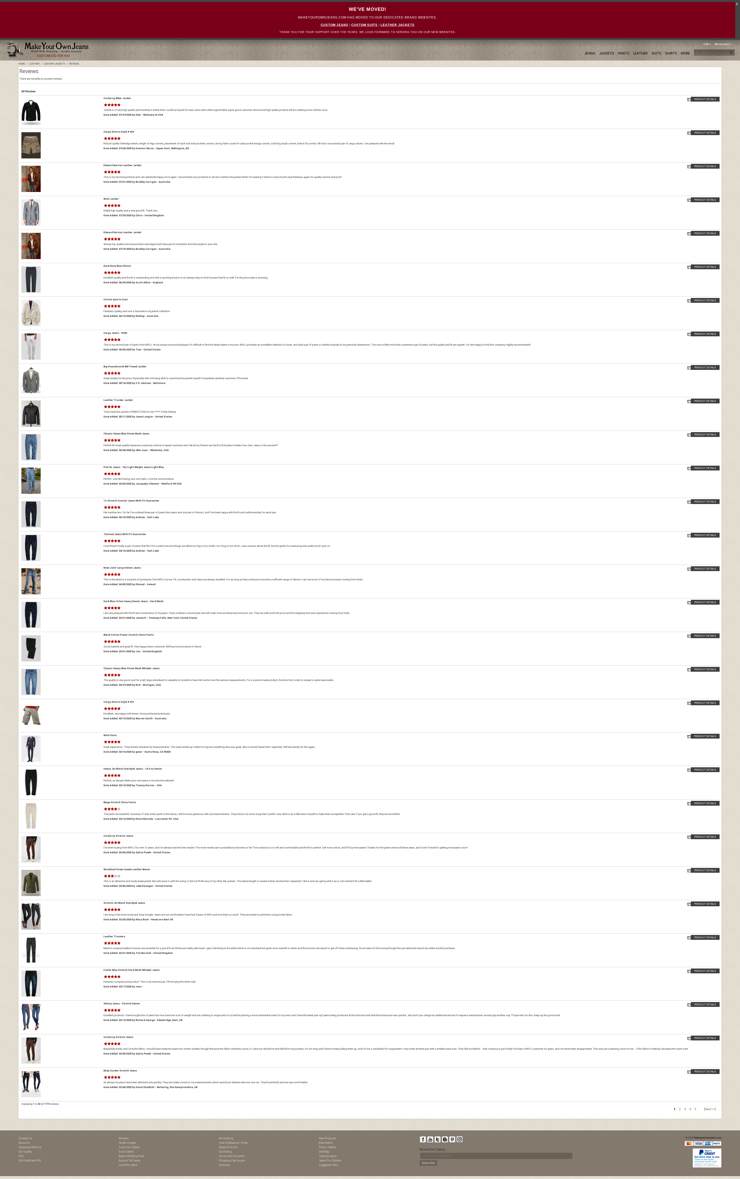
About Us (24, 1142)
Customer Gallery (129, 1147)
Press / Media (327, 1147)
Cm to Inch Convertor (232, 1156)
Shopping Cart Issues (232, 1160)
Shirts (671, 53)
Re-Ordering (226, 1138)
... (700, 1109)
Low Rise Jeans (128, 1164)
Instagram (459, 1139)
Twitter (437, 1139)
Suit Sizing (225, 1151)
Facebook (423, 1139)
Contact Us (25, 1138)
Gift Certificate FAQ (29, 1160)
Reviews (124, 1138)
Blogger (445, 1139)
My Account (722, 44)
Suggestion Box (328, 1164)
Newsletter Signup (432, 1149)
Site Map (324, 1151)
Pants (623, 53)
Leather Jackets (398, 25)
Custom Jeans (334, 25)
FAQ (21, 1156)
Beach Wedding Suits (131, 1156)
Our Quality (25, 1151)
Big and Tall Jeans (129, 1160)
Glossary (224, 1164)
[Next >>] (710, 1109)
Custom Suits (364, 25)
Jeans (589, 53)
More (685, 53)
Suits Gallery (126, 1151)
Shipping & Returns (29, 1147)
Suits (656, 53)
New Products (327, 1138)
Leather (640, 53)
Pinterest (452, 1139)
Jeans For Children (330, 1160)
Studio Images (127, 1142)
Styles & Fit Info (228, 1147)
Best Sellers (326, 1142)
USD (706, 44)
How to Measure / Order (233, 1142)
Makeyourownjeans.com (708, 1137)
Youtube (430, 1139)
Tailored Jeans (328, 1156)
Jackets (606, 53)
